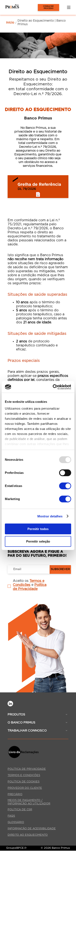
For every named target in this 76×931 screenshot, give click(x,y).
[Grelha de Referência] (38, 186)
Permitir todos (38, 529)
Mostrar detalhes (50, 516)
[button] (68, 7)
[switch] (65, 472)
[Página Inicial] (9, 7)
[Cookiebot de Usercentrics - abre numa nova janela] (53, 387)
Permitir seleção (38, 541)
